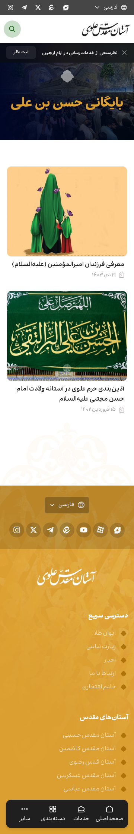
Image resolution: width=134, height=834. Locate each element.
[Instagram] (10, 7)
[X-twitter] (38, 7)
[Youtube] (83, 529)
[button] (21, 52)
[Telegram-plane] (24, 7)
